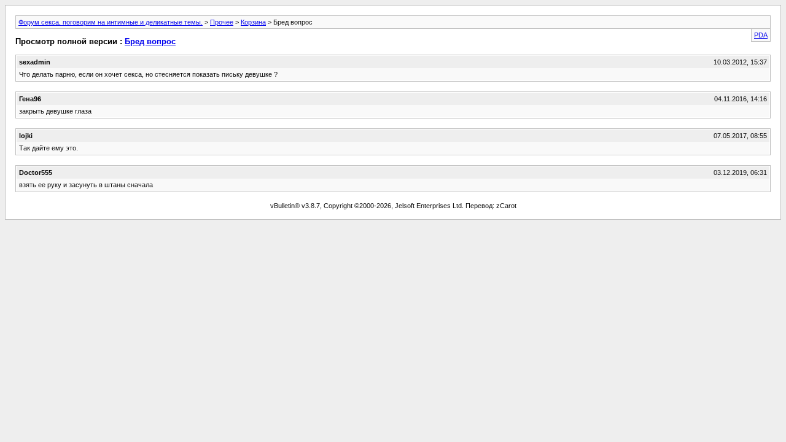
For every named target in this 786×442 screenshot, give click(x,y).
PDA (761, 35)
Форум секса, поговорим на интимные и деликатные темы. (110, 22)
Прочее (221, 22)
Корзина (253, 22)
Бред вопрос (150, 41)
